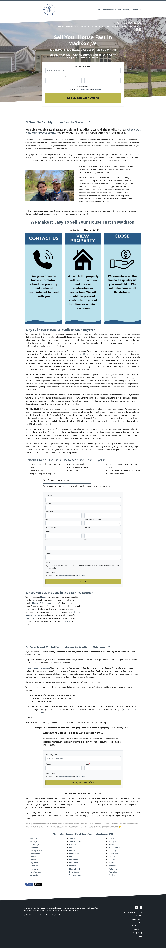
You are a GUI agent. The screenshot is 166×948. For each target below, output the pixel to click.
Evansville (34, 865)
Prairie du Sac (114, 847)
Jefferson (73, 838)
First (46, 539)
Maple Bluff (74, 853)
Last (85, 539)
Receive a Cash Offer (96, 26)
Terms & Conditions (83, 89)
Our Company (124, 9)
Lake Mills (73, 844)
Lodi (71, 847)
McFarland (73, 859)
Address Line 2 (50, 511)
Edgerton (34, 862)
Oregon (112, 838)
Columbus (34, 847)
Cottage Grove (36, 850)
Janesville (34, 875)
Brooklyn (33, 841)
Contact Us (136, 9)
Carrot (57, 915)
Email (102, 76)
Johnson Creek (75, 841)
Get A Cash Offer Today (106, 9)
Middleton (73, 862)
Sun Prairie (113, 859)
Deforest (33, 859)
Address (48, 495)
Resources (138, 929)
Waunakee (113, 872)
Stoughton (113, 856)
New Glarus (74, 872)
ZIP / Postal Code (51, 527)
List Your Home (135, 26)
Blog (140, 936)
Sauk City (112, 850)
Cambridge (34, 844)
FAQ (108, 26)
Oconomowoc (75, 875)
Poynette (112, 844)
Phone (63, 76)
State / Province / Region (92, 519)
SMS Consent (50, 563)
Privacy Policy (97, 89)
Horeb (77, 868)
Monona (72, 865)
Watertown (113, 868)
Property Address (83, 66)
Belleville (33, 838)
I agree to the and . (85, 89)
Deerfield (34, 856)
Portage (112, 841)
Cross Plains (35, 853)
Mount (72, 868)
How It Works (80, 26)
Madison (43, 597)
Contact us (30, 618)
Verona (111, 862)
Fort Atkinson (35, 872)
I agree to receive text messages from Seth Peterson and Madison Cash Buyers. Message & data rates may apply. (84, 566)
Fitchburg (34, 868)
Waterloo (112, 865)
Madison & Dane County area (44, 603)
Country (87, 527)
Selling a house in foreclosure (37, 667)
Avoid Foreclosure (119, 26)
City (46, 519)
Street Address (50, 504)
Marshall (72, 856)
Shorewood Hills (115, 853)
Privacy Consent (83, 86)
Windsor (112, 875)
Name (47, 531)
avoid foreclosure (86, 354)
